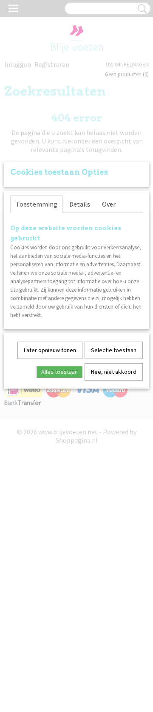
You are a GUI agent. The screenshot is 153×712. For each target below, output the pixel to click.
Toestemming (36, 204)
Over (109, 204)
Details (79, 204)
